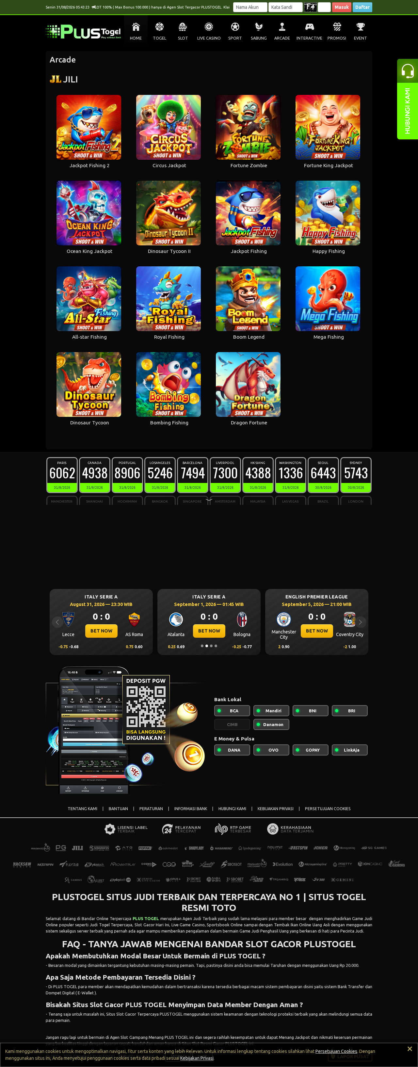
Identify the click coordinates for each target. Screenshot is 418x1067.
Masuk (342, 7)
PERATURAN (151, 809)
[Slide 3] (211, 645)
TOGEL (159, 38)
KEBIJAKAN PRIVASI (276, 809)
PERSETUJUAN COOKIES (328, 809)
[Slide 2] (206, 645)
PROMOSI (337, 38)
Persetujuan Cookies (336, 1051)
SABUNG (259, 38)
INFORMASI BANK (190, 809)
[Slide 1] (202, 645)
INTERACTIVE (309, 38)
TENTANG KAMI (82, 809)
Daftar (362, 7)
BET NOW (101, 630)
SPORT (235, 38)
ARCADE (282, 38)
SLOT (183, 38)
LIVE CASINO (209, 38)
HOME (136, 38)
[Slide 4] (216, 645)
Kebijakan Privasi (197, 1058)
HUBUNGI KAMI (232, 809)
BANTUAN (118, 809)
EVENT (360, 38)
